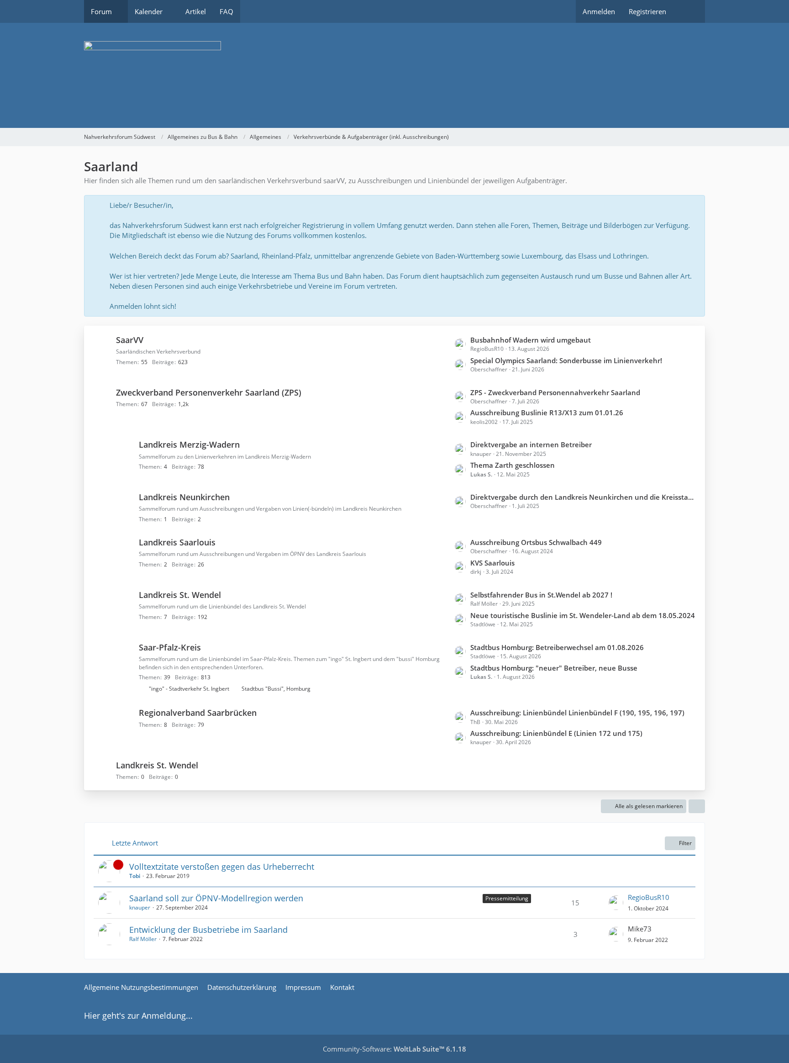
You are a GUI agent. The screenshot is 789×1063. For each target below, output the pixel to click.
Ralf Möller (143, 939)
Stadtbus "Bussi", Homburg (276, 689)
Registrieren (647, 11)
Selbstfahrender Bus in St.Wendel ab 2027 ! (541, 594)
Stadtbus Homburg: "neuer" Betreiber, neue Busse (553, 667)
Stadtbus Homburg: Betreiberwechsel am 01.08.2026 (557, 647)
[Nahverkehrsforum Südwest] (394, 75)
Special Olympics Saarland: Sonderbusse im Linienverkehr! (566, 360)
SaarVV (129, 339)
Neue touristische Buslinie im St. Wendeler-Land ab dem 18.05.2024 (582, 615)
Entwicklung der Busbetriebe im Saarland (208, 929)
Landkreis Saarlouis (177, 542)
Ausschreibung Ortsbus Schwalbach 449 (536, 542)
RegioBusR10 (648, 897)
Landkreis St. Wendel (180, 594)
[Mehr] (697, 806)
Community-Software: (394, 1048)
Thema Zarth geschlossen (512, 465)
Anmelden (599, 11)
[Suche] (689, 11)
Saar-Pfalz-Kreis (170, 647)
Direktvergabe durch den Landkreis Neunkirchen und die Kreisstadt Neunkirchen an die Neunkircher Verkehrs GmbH (583, 497)
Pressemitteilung (506, 898)
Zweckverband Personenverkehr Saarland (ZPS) (208, 392)
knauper (139, 907)
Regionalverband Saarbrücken (198, 712)
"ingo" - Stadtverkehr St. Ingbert (189, 689)
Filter (685, 843)
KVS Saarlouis (492, 562)
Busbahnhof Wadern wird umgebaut (530, 339)
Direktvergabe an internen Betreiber (531, 444)
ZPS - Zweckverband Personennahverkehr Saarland (555, 392)
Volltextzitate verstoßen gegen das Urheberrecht (221, 866)
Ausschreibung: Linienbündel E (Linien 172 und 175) (556, 733)
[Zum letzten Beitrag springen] (616, 902)
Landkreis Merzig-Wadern (189, 444)
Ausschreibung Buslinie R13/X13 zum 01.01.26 (546, 412)
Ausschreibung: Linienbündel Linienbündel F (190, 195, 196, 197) (577, 712)
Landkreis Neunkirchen (184, 497)
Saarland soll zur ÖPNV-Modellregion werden (216, 898)
